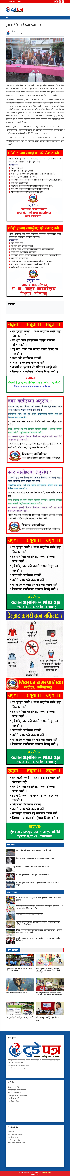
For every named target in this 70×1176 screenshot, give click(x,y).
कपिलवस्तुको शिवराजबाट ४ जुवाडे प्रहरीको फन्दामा (32, 874)
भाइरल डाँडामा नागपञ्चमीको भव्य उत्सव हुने (29, 914)
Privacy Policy (12, 1)
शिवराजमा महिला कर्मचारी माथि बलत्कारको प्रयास (32, 866)
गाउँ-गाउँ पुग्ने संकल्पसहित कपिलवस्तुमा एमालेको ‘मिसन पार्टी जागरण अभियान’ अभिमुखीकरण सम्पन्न (38, 923)
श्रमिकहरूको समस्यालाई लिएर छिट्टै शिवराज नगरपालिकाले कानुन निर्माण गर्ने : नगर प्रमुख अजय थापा (49, 1019)
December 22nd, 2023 (17, 34)
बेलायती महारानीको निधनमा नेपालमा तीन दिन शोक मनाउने (35, 858)
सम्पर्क (19, 1)
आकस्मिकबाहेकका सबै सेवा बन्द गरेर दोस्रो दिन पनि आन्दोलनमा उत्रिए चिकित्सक (38, 939)
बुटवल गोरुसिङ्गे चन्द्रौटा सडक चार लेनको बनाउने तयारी (33, 850)
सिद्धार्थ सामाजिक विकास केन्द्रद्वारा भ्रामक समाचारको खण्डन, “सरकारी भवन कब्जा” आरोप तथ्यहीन (39, 931)
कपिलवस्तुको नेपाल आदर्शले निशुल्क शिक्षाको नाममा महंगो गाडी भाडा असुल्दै (38, 883)
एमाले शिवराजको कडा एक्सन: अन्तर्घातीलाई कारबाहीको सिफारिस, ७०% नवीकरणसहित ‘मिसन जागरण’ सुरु (39, 907)
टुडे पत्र (13, 31)
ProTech (38, 1174)
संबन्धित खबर (13, 950)
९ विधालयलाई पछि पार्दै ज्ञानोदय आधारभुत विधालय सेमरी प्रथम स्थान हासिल (38, 899)
